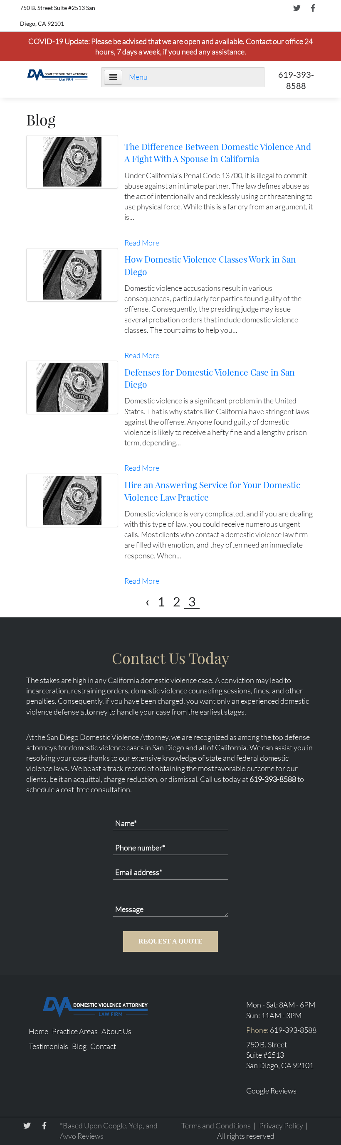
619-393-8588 (273, 779)
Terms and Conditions (216, 1125)
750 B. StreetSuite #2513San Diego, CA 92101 (280, 1055)
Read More (141, 242)
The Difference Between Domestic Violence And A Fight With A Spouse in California (217, 152)
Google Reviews (271, 1090)
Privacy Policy (281, 1125)
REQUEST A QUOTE (170, 941)
